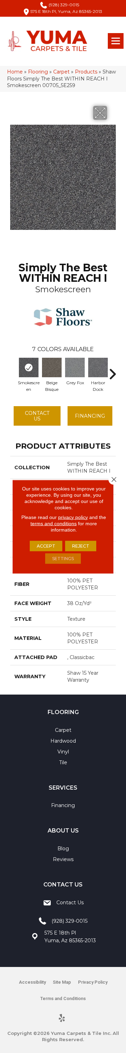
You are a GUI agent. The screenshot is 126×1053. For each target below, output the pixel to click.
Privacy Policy (92, 982)
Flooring (38, 72)
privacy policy (73, 517)
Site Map (62, 982)
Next (112, 370)
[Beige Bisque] (51, 367)
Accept (46, 545)
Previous (13, 370)
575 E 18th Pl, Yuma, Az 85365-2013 (66, 11)
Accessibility (32, 982)
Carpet (61, 72)
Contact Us (37, 416)
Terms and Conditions (63, 998)
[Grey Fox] (74, 367)
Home (15, 72)
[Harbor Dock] (98, 367)
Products (86, 72)
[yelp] (62, 1018)
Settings (63, 558)
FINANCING (90, 416)
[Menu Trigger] (116, 41)
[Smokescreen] (28, 367)
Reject (80, 545)
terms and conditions (53, 523)
